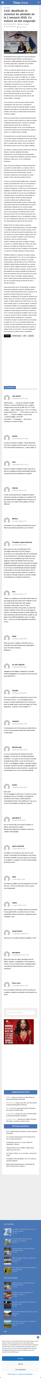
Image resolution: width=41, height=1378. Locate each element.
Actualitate (7, 8)
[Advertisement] (20, 362)
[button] (38, 1337)
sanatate (30, 336)
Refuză (20, 1364)
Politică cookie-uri (12, 1374)
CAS (24, 336)
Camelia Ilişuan (16, 336)
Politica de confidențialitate (25, 1374)
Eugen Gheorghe (24, 24)
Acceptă (20, 1358)
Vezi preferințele (20, 1369)
